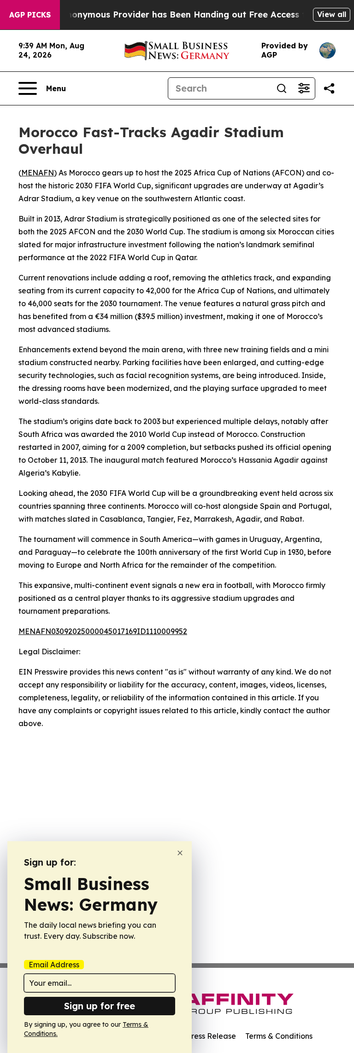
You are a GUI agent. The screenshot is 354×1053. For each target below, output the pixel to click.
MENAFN (37, 172)
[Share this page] (329, 88)
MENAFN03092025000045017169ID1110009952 (102, 631)
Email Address (54, 964)
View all (331, 14)
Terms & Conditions (279, 1036)
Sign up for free (99, 1006)
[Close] (180, 853)
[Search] (282, 88)
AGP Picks (30, 14)
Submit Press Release (198, 1036)
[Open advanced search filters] (304, 88)
